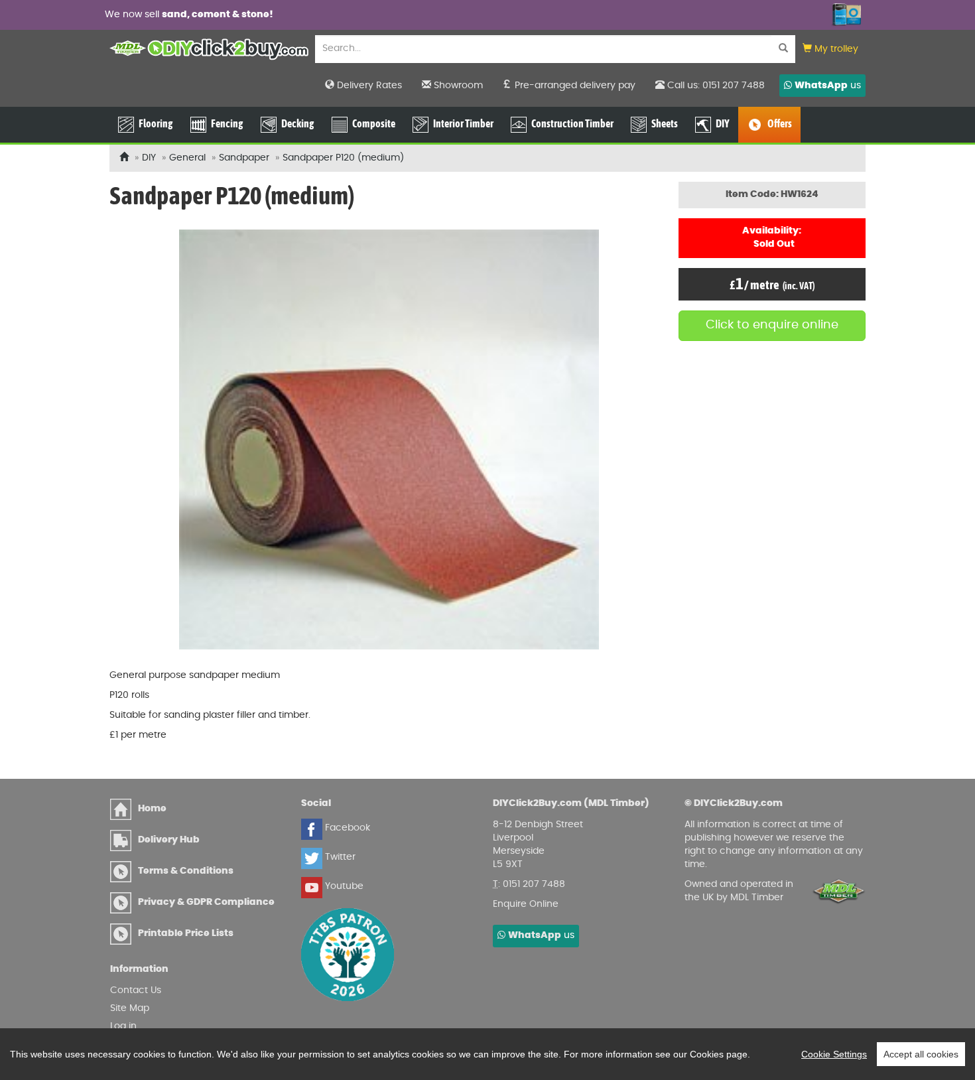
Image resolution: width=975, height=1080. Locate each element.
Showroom (457, 85)
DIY (149, 158)
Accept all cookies (920, 1054)
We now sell (189, 14)
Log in (123, 1026)
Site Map (129, 1008)
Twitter (339, 857)
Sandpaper (244, 158)
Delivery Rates (368, 85)
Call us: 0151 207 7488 (715, 85)
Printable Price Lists (185, 933)
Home (152, 808)
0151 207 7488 (534, 884)
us (828, 85)
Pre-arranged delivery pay (573, 85)
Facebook (346, 828)
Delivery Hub (169, 839)
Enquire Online (525, 904)
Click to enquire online (772, 325)
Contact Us (135, 990)
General (187, 158)
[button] (830, 49)
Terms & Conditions (185, 871)
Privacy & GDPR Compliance (206, 902)
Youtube (342, 886)
